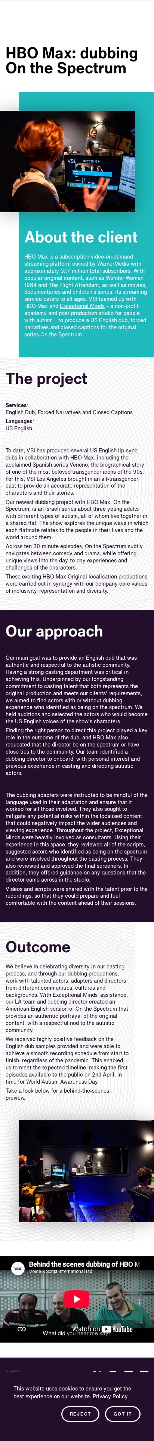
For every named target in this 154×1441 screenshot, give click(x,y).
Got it (123, 1414)
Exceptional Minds (82, 306)
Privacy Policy (110, 1396)
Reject (80, 1414)
